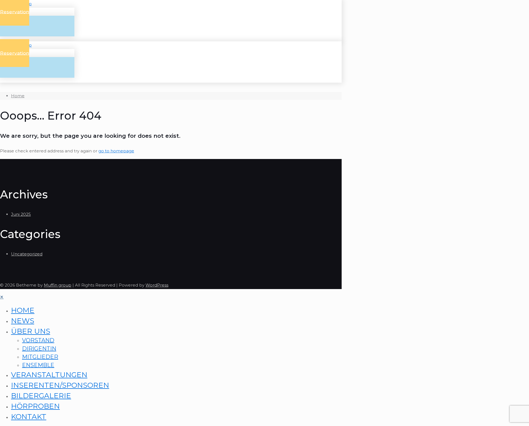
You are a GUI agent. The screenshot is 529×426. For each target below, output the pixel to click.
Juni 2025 (21, 214)
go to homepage (116, 150)
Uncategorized (26, 254)
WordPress (156, 285)
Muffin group (57, 285)
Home (18, 95)
